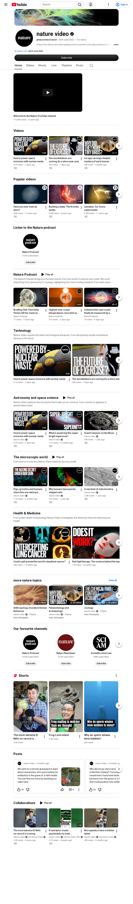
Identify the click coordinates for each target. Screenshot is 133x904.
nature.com (22, 51)
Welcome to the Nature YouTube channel (34, 116)
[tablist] (66, 65)
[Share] (62, 789)
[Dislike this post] (27, 789)
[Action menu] (79, 789)
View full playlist (20, 618)
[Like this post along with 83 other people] (90, 789)
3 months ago (42, 763)
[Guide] (6, 4)
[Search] (79, 4)
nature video (19, 439)
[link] (49, 777)
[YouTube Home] (19, 4)
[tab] (18, 65)
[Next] (119, 146)
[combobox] (58, 4)
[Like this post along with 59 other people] (18, 789)
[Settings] (108, 4)
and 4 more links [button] (35, 51)
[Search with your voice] (90, 4)
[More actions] (46, 159)
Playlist (33, 614)
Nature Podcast (20, 316)
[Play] (47, 92)
